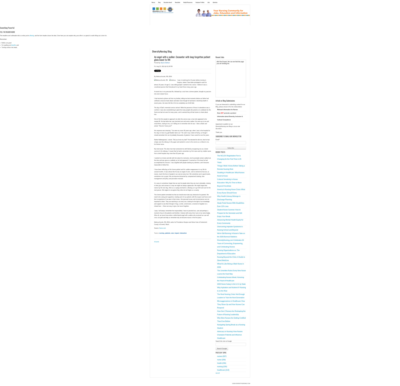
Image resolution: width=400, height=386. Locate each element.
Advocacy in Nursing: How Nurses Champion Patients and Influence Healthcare (229, 335)
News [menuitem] (184, 23)
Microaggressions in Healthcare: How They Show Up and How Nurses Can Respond (231, 304)
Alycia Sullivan (165, 63)
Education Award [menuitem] (168, 2)
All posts (156, 242)
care (172, 233)
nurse (221, 360)
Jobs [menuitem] (209, 2)
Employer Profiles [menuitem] (200, 2)
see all (218, 373)
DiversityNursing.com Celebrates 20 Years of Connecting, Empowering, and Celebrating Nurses (230, 243)
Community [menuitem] (192, 23)
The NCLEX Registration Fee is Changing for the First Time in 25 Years (229, 159)
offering (31, 35)
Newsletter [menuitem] (177, 2)
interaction (183, 233)
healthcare (223, 370)
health (221, 363)
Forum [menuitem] (201, 23)
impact (177, 233)
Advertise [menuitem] (215, 2)
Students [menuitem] (162, 23)
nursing (161, 233)
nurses (221, 356)
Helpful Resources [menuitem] (187, 2)
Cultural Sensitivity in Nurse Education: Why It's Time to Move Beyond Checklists (229, 182)
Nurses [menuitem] (153, 2)
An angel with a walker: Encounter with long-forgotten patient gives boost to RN (182, 58)
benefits (13, 45)
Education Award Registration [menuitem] (221, 23)
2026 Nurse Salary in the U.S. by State (231, 284)
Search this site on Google (224, 341)
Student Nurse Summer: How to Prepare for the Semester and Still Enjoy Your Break (229, 213)
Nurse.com (162, 228)
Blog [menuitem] (159, 2)
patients (167, 233)
